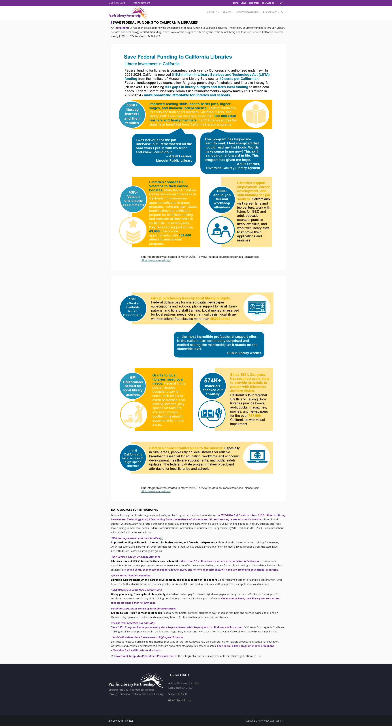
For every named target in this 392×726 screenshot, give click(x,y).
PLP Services (270, 12)
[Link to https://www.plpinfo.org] (129, 12)
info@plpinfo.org (141, 2)
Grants (227, 12)
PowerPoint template (144, 656)
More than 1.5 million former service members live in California (220, 561)
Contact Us (268, 3)
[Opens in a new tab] (277, 3)
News (243, 3)
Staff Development (247, 12)
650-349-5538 (117, 2)
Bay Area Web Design (271, 720)
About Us (212, 12)
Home (235, 3)
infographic (122, 27)
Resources (254, 3)
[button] (281, 12)
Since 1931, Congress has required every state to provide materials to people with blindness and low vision (176, 627)
